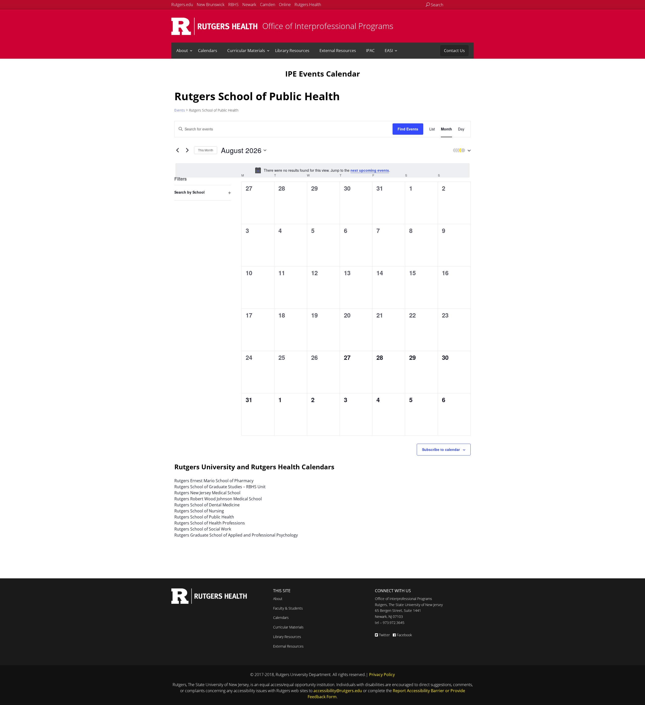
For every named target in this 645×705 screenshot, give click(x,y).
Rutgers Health (308, 4)
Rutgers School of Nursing (199, 511)
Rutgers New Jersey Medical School (207, 493)
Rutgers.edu (182, 4)
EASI (389, 50)
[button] (460, 150)
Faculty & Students (288, 608)
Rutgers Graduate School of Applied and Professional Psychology (236, 535)
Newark (249, 4)
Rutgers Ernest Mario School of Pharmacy (213, 480)
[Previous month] (177, 150)
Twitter (384, 634)
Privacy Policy (382, 674)
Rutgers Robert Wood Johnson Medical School (218, 499)
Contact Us (454, 50)
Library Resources (292, 50)
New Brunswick (210, 4)
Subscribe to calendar (441, 449)
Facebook (404, 634)
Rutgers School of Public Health (204, 517)
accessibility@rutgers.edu (337, 690)
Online (285, 4)
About (182, 50)
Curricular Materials (246, 50)
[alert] (322, 170)
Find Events (408, 128)
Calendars (207, 50)
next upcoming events (369, 170)
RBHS (233, 4)
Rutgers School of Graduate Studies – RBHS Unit (220, 486)
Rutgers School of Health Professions (209, 523)
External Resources (337, 50)
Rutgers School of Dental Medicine (207, 505)
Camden (267, 4)
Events (179, 110)
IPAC (370, 50)
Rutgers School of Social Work (202, 529)
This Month (205, 150)
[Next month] (187, 150)
